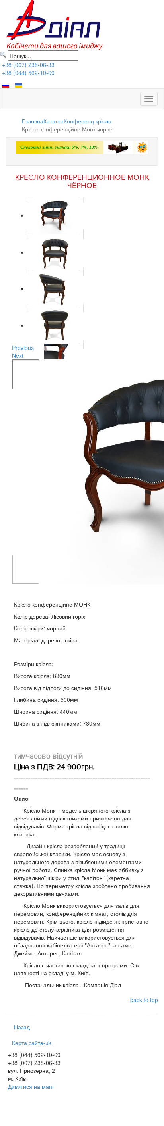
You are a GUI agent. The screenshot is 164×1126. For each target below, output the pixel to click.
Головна (32, 121)
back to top (144, 1000)
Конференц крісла (87, 121)
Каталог (53, 121)
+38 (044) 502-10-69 (28, 73)
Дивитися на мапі (30, 1086)
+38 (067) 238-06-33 (28, 65)
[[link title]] (56, 215)
